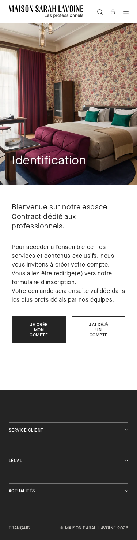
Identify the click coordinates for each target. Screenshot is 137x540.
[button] (126, 12)
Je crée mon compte (39, 330)
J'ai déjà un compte (98, 330)
